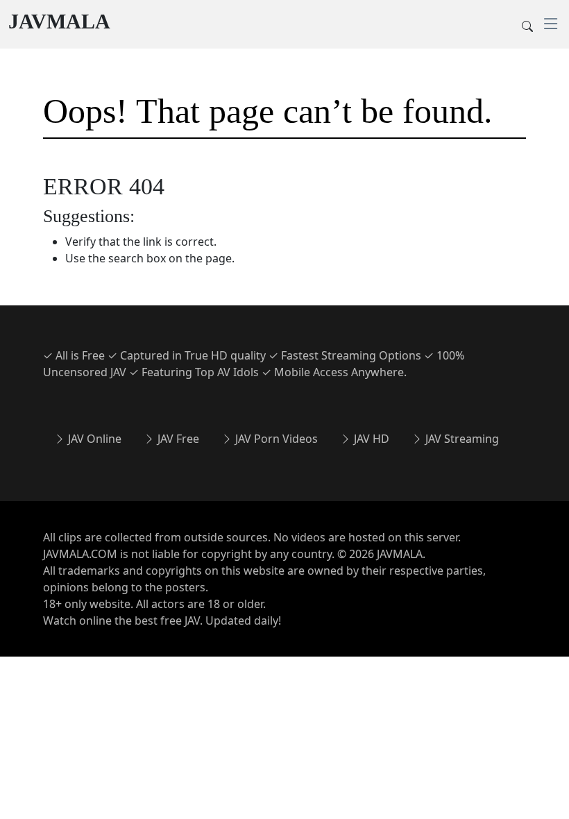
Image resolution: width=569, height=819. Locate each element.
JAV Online (93, 438)
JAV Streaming (461, 438)
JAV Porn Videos (275, 438)
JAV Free (177, 438)
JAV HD (370, 438)
